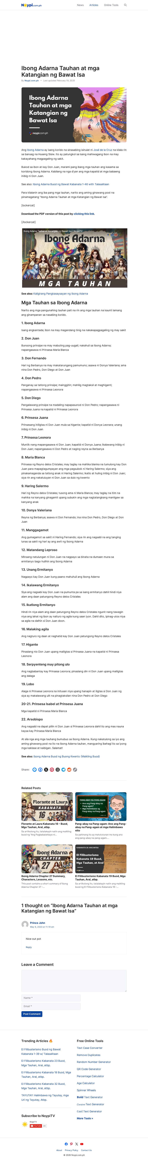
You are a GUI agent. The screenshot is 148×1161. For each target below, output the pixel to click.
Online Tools (111, 5)
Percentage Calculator (90, 1076)
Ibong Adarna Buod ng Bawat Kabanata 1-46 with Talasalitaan (71, 184)
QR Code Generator (89, 1069)
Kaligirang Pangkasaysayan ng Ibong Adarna (60, 293)
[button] (124, 5)
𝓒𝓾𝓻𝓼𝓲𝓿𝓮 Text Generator (90, 1104)
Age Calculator (86, 1083)
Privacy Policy (71, 1150)
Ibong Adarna (35, 149)
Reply (29, 947)
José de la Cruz (102, 149)
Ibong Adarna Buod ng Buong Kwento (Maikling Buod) (67, 756)
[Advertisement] (74, 32)
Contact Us (86, 1150)
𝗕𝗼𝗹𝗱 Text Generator (90, 1097)
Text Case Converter (89, 1047)
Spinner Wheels (86, 1090)
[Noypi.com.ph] (31, 5)
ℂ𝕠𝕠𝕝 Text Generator (89, 1111)
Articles (93, 5)
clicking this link (84, 213)
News (80, 5)
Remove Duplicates (88, 1055)
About (59, 1150)
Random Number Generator (94, 1061)
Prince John (37, 922)
